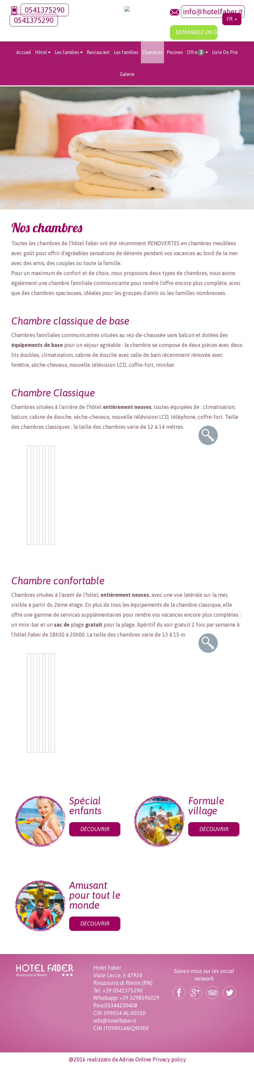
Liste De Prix (225, 52)
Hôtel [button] (41, 52)
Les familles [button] (67, 52)
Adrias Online (135, 1059)
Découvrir (94, 829)
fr (230, 19)
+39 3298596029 (139, 998)
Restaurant (98, 52)
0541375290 (44, 10)
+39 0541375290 (123, 990)
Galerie (127, 74)
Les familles (126, 52)
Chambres (152, 52)
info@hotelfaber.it (213, 11)
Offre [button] (194, 52)
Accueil (23, 52)
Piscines (175, 52)
